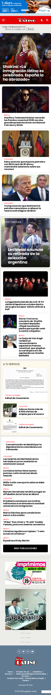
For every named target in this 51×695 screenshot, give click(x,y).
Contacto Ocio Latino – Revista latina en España (25, 678)
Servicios (25, 676)
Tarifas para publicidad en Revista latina (31, 674)
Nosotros (9, 674)
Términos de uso (22, 672)
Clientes (25, 680)
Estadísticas (37, 672)
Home (10, 672)
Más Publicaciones (25, 548)
